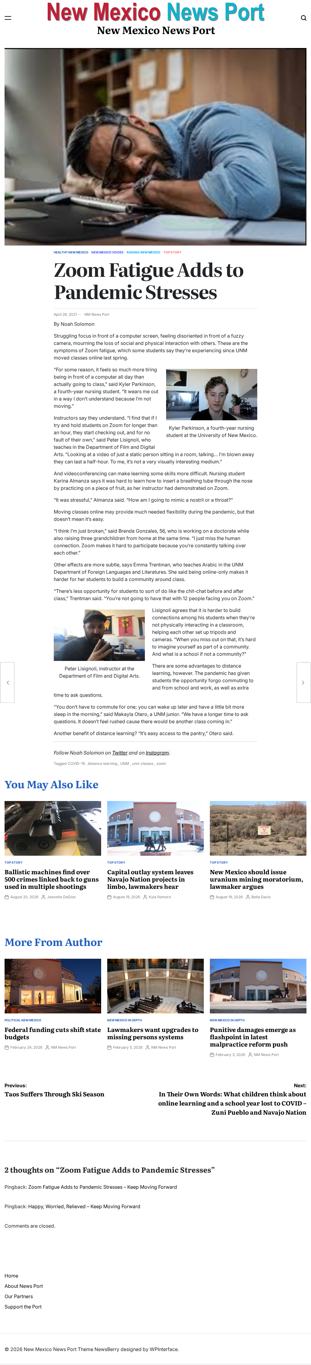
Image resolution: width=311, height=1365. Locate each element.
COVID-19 (76, 763)
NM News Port (96, 314)
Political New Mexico (23, 1020)
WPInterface (164, 1349)
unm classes (142, 763)
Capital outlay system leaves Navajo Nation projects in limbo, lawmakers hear (150, 879)
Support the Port (23, 1307)
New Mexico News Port (156, 29)
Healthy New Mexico (71, 252)
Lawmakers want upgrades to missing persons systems (152, 1033)
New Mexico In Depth (124, 1020)
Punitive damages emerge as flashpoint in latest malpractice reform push (253, 1036)
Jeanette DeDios (61, 897)
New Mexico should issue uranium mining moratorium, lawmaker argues (256, 879)
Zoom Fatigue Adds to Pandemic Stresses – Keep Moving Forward (102, 1187)
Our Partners (19, 1296)
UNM (124, 763)
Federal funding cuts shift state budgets (53, 1033)
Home (11, 1276)
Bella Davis (261, 897)
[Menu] (8, 18)
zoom (161, 763)
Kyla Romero (160, 897)
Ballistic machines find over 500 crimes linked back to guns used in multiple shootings (52, 879)
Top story (172, 252)
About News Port (24, 1286)
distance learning (102, 763)
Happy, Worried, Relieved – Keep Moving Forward (84, 1206)
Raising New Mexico (143, 252)
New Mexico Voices (107, 252)
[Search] (303, 18)
